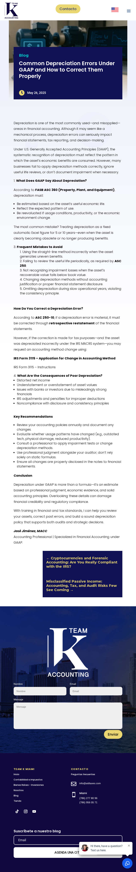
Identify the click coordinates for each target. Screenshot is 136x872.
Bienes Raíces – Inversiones (29, 784)
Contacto (68, 8)
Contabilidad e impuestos (28, 779)
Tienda (17, 800)
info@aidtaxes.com (90, 783)
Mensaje (18, 699)
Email (73, 683)
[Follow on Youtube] (34, 811)
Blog (24, 55)
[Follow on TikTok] (17, 811)
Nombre (18, 683)
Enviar (113, 734)
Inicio (16, 774)
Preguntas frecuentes (83, 774)
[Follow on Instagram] (25, 811)
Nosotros (19, 790)
